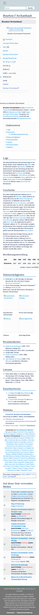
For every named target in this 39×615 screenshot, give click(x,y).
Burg (23, 213)
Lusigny (30, 452)
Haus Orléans (28, 230)
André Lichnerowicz (12, 354)
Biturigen (19, 196)
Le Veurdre (23, 450)
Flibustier (8, 361)
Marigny (8, 454)
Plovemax (25, 557)
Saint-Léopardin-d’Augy (21, 462)
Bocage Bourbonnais (10, 58)
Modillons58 (26, 514)
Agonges (6, 175)
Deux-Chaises (19, 444)
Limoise (30, 450)
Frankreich (8, 39)
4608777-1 (29, 474)
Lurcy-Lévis (23, 452)
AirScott (24, 543)
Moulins (5, 51)
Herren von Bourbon (19, 203)
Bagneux (13, 434)
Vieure (31, 468)
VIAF (5, 476)
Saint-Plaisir (24, 181)
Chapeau (21, 438)
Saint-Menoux (23, 175)
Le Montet (15, 450)
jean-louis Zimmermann (19, 529)
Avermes (7, 434)
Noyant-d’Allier (8, 458)
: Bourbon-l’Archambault (18, 414)
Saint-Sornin (7, 466)
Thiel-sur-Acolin (25, 466)
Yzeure (30, 470)
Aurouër (21, 432)
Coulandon (22, 442)
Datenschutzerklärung (24, 613)
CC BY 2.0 (29, 530)
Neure (28, 456)
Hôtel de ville (16, 287)
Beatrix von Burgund (12, 209)
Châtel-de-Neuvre (14, 440)
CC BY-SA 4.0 (15, 545)
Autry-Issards (7, 177)
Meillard (14, 454)
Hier (26, 594)
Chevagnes (9, 442)
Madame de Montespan (13, 346)
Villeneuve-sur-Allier (13, 470)
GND (23, 474)
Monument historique (12, 283)
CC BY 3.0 (20, 569)
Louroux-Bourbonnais (12, 452)
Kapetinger (22, 215)
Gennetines (8, 448)
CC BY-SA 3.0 (21, 516)
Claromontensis (27, 567)
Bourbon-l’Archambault (10, 54)
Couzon (30, 442)
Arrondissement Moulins (11, 116)
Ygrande (5, 181)
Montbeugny (28, 454)
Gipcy (23, 177)
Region (28, 112)
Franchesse (19, 173)
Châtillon (24, 440)
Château (12, 393)
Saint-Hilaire (9, 462)
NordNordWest (17, 29)
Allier (4, 47)
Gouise (20, 448)
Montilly (5, 456)
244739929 (11, 476)
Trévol (20, 468)
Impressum (11, 613)
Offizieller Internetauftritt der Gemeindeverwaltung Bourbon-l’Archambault (20, 420)
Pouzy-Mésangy (29, 458)
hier (19, 594)
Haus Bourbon (7, 220)
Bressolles (31, 436)
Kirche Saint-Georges (17, 399)
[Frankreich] (4, 39)
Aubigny (14, 432)
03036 (5, 84)
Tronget (25, 468)
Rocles (6, 460)
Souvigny (15, 466)
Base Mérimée (25, 393)
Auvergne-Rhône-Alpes (10, 43)
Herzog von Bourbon (19, 218)
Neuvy (33, 456)
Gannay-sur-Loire (12, 446)
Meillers (31, 177)
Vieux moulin (15, 561)
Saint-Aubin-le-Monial (15, 179)
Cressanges (10, 444)
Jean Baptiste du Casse (13, 359)
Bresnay (24, 436)
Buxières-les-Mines (11, 438)
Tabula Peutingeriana (26, 198)
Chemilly (31, 440)
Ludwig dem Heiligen (9, 213)
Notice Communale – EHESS (15, 425)
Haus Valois (10, 222)
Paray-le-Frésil (18, 458)
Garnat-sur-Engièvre (25, 446)
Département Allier (15, 112)
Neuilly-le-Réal (20, 456)
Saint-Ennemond (29, 460)
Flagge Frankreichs (17, 506)
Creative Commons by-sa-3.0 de (15, 31)
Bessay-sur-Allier (23, 434)
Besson (32, 434)
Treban (14, 468)
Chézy (16, 442)
